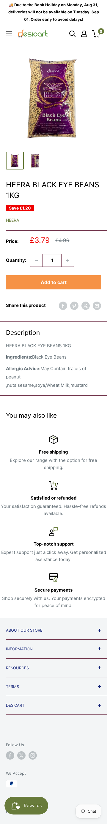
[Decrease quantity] (36, 260)
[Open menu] (9, 33)
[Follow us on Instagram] (33, 755)
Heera (12, 220)
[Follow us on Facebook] (10, 755)
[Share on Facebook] (63, 305)
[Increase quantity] (68, 260)
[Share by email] (97, 305)
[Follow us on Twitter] (21, 755)
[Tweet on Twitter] (85, 305)
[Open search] (72, 34)
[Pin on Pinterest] (74, 305)
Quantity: (16, 260)
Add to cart (54, 282)
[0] (96, 33)
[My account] (84, 34)
